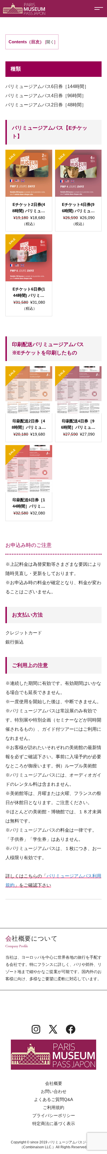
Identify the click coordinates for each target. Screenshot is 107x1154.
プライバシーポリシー (53, 1115)
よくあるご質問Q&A (53, 1099)
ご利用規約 (53, 1107)
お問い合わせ (53, 1091)
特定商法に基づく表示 (53, 1123)
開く (50, 42)
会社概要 (53, 1083)
